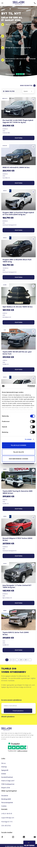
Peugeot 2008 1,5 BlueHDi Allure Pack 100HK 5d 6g (17, 261)
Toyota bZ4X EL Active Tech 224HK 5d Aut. (16, 633)
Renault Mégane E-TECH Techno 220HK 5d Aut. (17, 539)
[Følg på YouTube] (35, 837)
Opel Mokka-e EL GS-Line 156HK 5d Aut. (18, 307)
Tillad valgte (18, 452)
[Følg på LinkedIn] (24, 837)
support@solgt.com (7, 818)
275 (26, 660)
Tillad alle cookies (18, 445)
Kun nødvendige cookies (18, 459)
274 (21, 660)
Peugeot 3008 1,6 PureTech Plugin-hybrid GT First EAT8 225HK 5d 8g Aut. (18, 214)
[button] (2, 3)
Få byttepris (18, 138)
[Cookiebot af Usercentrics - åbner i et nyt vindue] (27, 386)
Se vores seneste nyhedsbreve (11, 700)
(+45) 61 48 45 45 (6, 814)
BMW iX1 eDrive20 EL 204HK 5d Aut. (16, 167)
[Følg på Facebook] (2, 837)
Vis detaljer (28, 439)
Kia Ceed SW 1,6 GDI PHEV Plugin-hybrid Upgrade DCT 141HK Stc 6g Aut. (18, 121)
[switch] (32, 421)
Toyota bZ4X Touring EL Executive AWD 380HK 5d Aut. (17, 492)
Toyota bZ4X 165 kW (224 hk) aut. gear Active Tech (17, 353)
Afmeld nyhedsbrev (8, 717)
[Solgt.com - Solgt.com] (18, 3)
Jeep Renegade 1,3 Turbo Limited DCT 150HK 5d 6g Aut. (17, 586)
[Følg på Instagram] (13, 837)
